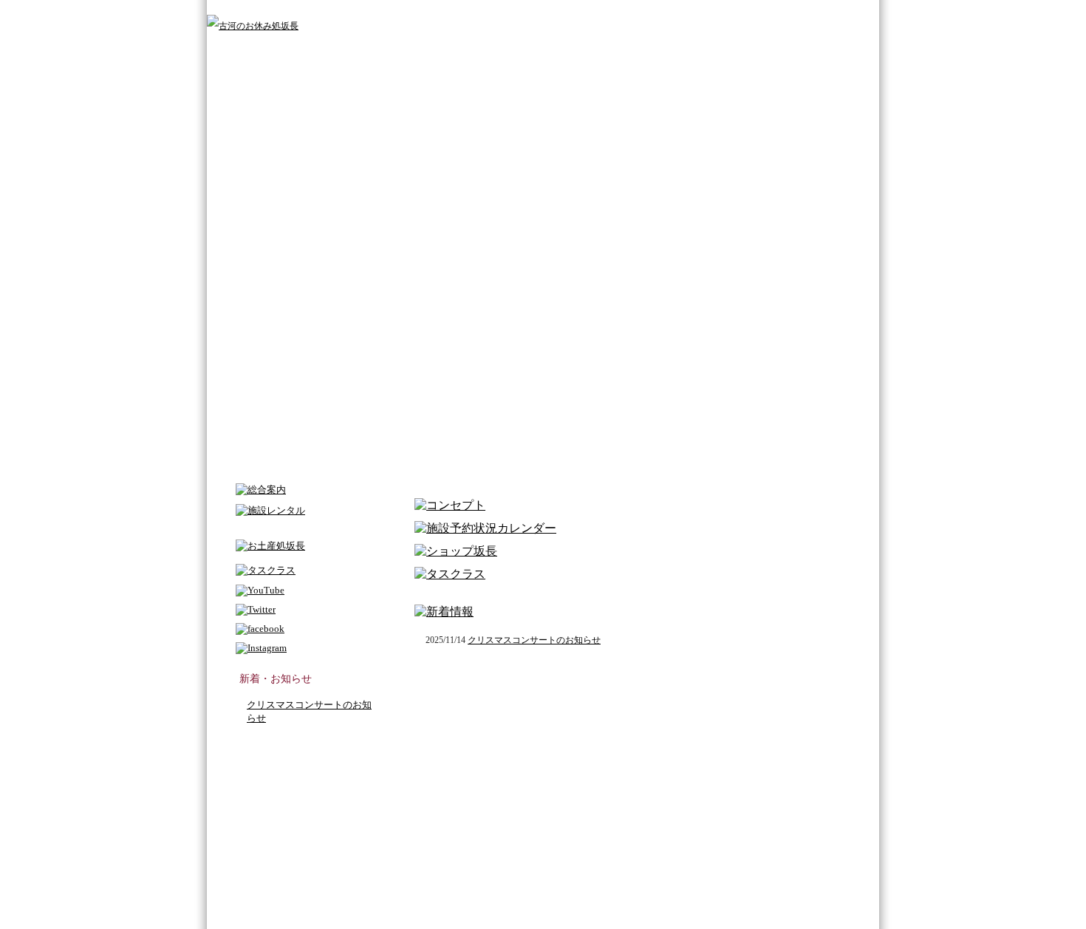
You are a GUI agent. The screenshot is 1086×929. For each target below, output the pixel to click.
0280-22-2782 (485, 823)
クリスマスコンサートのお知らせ (534, 640)
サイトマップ (692, 12)
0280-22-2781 (362, 823)
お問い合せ (822, 12)
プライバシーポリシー (758, 12)
